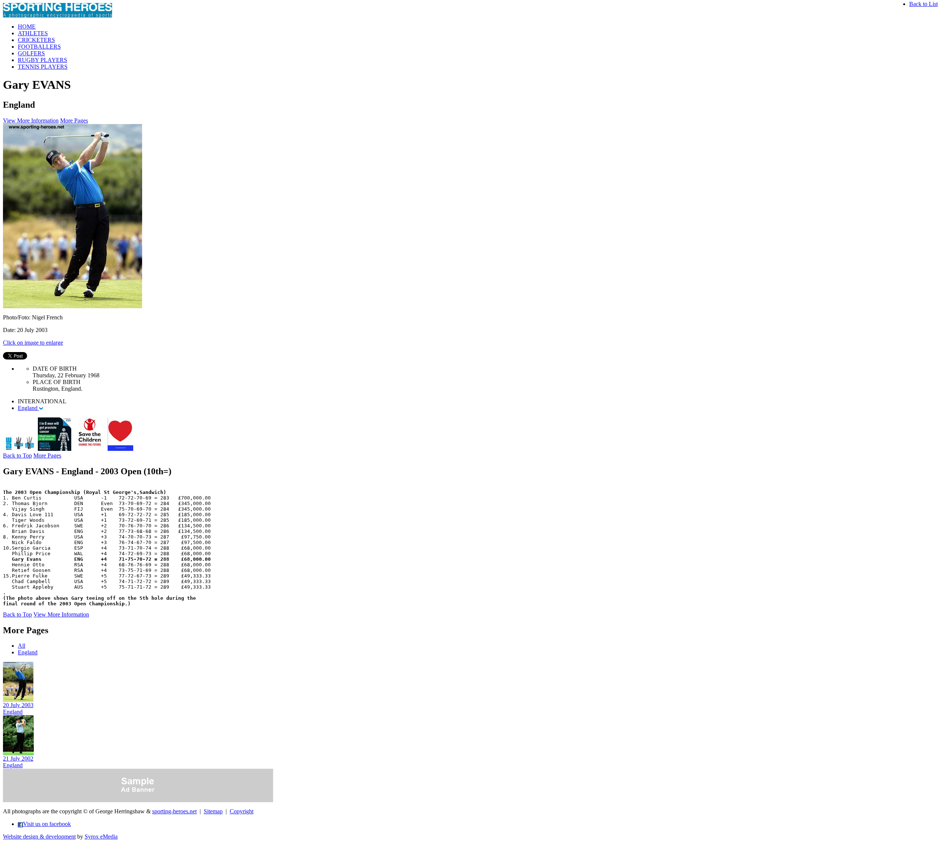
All (21, 645)
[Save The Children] (89, 449)
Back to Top (17, 455)
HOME (27, 26)
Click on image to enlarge (33, 342)
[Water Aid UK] (19, 449)
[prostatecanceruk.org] (54, 449)
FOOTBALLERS (39, 46)
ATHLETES (33, 33)
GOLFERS (31, 53)
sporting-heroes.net (174, 811)
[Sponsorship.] (120, 449)
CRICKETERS (36, 40)
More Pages (74, 120)
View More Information (31, 120)
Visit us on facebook (47, 824)
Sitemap (213, 811)
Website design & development (39, 836)
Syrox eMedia (101, 836)
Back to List (923, 4)
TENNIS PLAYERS (43, 67)
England (28, 408)
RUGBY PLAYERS (42, 60)
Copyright (241, 811)
